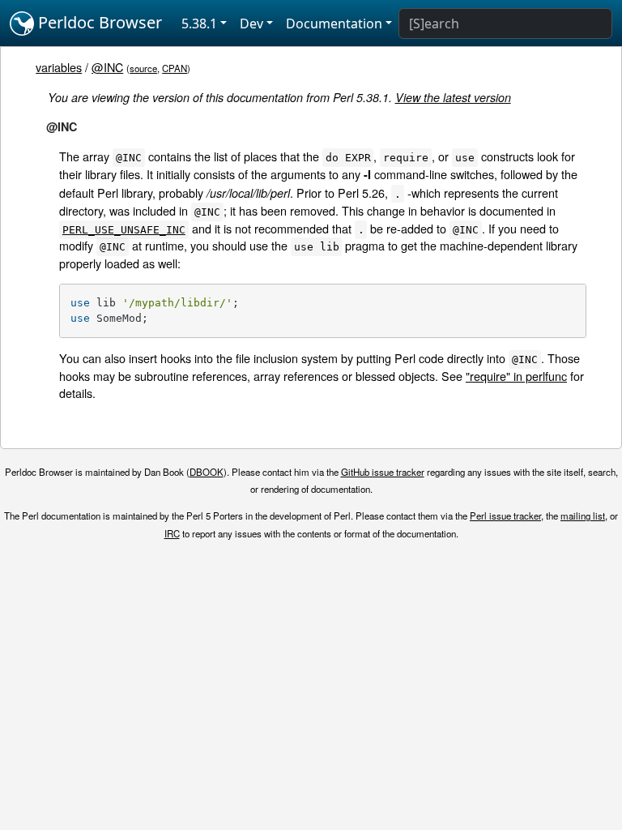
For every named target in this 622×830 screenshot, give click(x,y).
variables (59, 66)
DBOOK (207, 471)
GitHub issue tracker (382, 471)
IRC (172, 533)
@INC (107, 66)
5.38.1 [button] (199, 23)
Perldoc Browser (98, 22)
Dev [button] (251, 23)
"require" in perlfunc (516, 375)
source (143, 68)
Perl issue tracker (505, 515)
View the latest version (453, 97)
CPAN (174, 68)
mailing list (582, 515)
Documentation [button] (334, 23)
